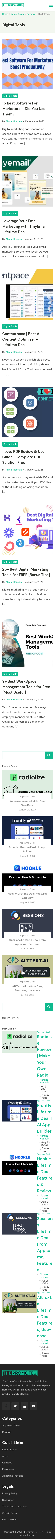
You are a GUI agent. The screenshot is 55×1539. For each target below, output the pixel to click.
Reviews (6, 1432)
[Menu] (51, 5)
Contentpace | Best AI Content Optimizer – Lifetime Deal (21, 339)
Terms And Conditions (14, 1506)
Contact (7, 1462)
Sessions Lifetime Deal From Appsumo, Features (45, 1244)
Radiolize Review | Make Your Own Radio (45, 1056)
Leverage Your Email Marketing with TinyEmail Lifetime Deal (24, 226)
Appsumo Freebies (12, 1475)
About (5, 1456)
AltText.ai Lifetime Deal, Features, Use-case (45, 1317)
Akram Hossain (45, 1081)
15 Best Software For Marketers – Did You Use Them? (23, 109)
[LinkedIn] (24, 1406)
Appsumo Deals (27, 796)
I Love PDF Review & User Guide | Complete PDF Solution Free (24, 457)
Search (49, 755)
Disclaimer (8, 1500)
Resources (8, 1469)
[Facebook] (6, 1406)
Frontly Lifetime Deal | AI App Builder (44, 1118)
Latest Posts (9, 1449)
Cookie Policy (9, 1513)
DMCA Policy (9, 1519)
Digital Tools (10, 95)
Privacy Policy (10, 1493)
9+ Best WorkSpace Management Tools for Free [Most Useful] (26, 687)
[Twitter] (15, 1406)
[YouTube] (33, 1406)
